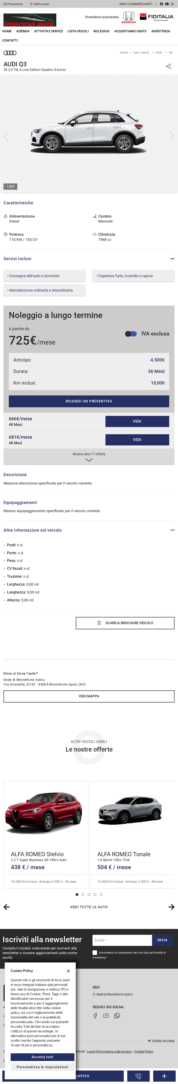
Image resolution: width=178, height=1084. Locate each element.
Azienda (22, 31)
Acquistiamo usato (130, 31)
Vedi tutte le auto (89, 907)
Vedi (137, 421)
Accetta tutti (43, 1057)
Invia (162, 940)
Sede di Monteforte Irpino (114, 994)
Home (7, 31)
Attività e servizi (48, 31)
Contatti (10, 40)
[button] (77, 894)
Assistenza (160, 31)
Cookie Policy (143, 1051)
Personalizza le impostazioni (42, 1067)
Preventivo (15, 4)
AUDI (159, 52)
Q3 (170, 52)
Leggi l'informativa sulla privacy (109, 1051)
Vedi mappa (89, 696)
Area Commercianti (135, 4)
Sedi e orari (41, 4)
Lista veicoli (78, 31)
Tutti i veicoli (141, 52)
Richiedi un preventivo (89, 401)
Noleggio (101, 31)
